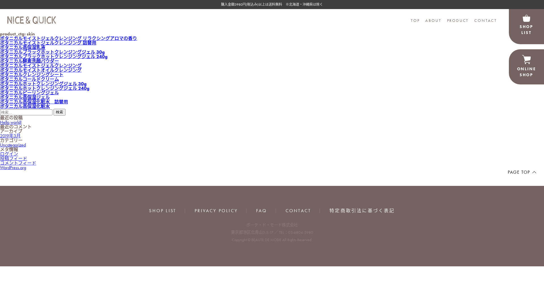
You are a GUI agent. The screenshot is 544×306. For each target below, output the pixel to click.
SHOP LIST (162, 211)
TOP (415, 20)
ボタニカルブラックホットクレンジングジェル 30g (52, 52)
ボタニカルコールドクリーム (29, 79)
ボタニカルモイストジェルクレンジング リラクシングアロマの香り (68, 38)
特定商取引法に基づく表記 (362, 211)
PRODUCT (458, 20)
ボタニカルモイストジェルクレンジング (41, 66)
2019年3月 (10, 136)
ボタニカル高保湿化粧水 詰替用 (34, 102)
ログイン (9, 154)
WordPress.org (13, 168)
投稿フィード (13, 159)
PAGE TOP (519, 172)
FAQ (261, 211)
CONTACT (485, 20)
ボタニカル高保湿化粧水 (25, 106)
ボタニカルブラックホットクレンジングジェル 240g (54, 57)
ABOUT (433, 20)
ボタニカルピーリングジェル (29, 93)
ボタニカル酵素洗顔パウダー (29, 61)
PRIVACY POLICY (216, 211)
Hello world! (11, 122)
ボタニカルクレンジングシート (31, 75)
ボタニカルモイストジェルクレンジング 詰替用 (48, 43)
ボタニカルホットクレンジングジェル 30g (43, 84)
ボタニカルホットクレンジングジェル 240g (45, 88)
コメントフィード (18, 163)
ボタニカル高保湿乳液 (22, 47)
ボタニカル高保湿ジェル (25, 97)
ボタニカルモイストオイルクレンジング (41, 70)
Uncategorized (13, 145)
